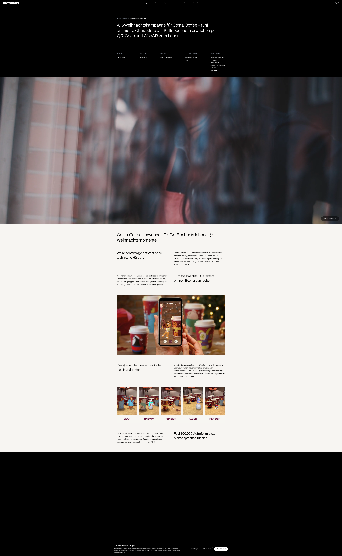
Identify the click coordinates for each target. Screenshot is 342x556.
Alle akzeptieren (221, 548)
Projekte (177, 3)
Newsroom (328, 3)
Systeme (167, 3)
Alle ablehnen (207, 548)
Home (119, 18)
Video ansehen (329, 218)
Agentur (147, 3)
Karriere (186, 3)
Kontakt (196, 3)
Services (157, 3)
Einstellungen (195, 548)
